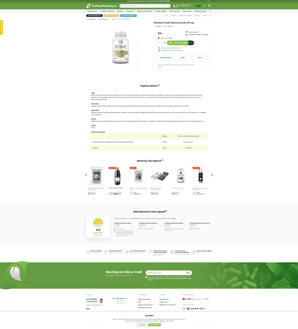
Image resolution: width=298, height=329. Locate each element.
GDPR (139, 302)
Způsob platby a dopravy (185, 15)
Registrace (197, 15)
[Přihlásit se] (204, 6)
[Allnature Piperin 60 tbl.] (180, 175)
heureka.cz (173, 218)
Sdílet (200, 57)
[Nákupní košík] (209, 6)
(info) (171, 38)
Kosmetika (120, 11)
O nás (166, 15)
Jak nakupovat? (164, 299)
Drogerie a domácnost (107, 11)
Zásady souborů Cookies (145, 305)
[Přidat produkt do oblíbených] (94, 194)
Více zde (160, 66)
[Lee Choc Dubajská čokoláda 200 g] (159, 175)
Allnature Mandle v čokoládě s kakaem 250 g (96, 188)
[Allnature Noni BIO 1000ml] (117, 175)
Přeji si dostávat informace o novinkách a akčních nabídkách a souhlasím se (169, 278)
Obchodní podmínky (144, 299)
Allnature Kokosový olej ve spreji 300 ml (199, 188)
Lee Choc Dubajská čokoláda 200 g (156, 188)
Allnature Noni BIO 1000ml (116, 188)
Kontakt (205, 15)
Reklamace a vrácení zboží (167, 305)
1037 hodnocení (98, 235)
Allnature (170, 26)
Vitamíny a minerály (161, 11)
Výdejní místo (163, 302)
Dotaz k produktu (165, 57)
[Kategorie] (210, 11)
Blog (210, 15)
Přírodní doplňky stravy (144, 11)
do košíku (179, 43)
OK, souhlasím (154, 325)
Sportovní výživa (174, 11)
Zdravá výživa (187, 11)
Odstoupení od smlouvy (145, 307)
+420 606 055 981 (185, 5)
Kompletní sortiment (200, 11)
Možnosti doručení (194, 32)
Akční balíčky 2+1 (92, 11)
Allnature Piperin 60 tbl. (178, 188)
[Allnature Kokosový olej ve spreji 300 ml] (201, 175)
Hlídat (183, 57)
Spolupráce (173, 15)
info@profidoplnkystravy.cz (94, 305)
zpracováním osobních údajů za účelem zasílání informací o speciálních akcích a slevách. (169, 279)
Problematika (130, 11)
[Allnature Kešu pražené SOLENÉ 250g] (138, 175)
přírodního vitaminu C (139, 1)
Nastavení (142, 325)
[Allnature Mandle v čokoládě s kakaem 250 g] (96, 175)
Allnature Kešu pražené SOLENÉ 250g (138, 188)
